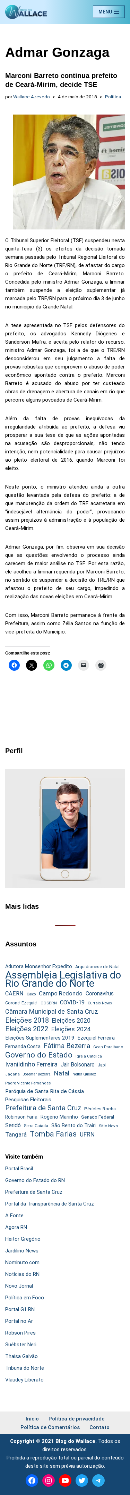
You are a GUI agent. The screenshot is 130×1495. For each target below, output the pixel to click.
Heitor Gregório (23, 1239)
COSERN (49, 1003)
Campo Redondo (61, 993)
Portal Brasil (19, 1168)
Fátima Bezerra (67, 1046)
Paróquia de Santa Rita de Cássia (44, 1091)
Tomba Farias (53, 1134)
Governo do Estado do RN (35, 1180)
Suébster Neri (20, 1344)
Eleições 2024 (70, 1029)
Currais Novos (100, 1003)
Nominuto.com (22, 1262)
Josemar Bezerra (37, 1074)
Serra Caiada (36, 1125)
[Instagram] (48, 1480)
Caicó (31, 994)
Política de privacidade (76, 1419)
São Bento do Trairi (73, 1125)
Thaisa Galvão (21, 1356)
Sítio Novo (108, 1125)
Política (113, 96)
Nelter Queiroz (84, 1074)
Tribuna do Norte (24, 1368)
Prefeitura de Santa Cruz (43, 1108)
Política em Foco (24, 1298)
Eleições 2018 (27, 1020)
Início (32, 1419)
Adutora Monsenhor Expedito (38, 967)
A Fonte (14, 1215)
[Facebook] (32, 1480)
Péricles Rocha (100, 1108)
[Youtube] (65, 1480)
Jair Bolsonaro (78, 1064)
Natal (61, 1073)
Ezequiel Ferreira (96, 1038)
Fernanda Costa (23, 1046)
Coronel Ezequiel (21, 1003)
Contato (99, 1427)
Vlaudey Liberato (24, 1380)
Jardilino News (21, 1251)
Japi (102, 1065)
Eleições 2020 (71, 1020)
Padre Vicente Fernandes (28, 1083)
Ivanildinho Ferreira (31, 1064)
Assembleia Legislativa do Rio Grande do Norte (63, 979)
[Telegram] (98, 1480)
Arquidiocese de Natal (97, 966)
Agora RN (16, 1227)
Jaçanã (12, 1074)
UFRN (87, 1134)
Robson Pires (20, 1333)
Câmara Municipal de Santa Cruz (51, 1011)
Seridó (13, 1125)
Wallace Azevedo (31, 96)
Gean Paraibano (108, 1046)
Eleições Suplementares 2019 (40, 1038)
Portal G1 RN (20, 1309)
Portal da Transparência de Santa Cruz (49, 1204)
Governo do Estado (38, 1055)
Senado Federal (97, 1117)
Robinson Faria (21, 1117)
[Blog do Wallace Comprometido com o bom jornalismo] (26, 12)
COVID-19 (72, 1002)
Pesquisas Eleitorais (28, 1099)
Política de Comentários (50, 1427)
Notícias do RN (22, 1274)
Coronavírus (100, 994)
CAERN (14, 993)
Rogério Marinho (59, 1117)
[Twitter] (82, 1480)
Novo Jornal (19, 1286)
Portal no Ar (19, 1321)
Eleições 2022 (26, 1029)
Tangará (16, 1134)
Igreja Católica (89, 1056)
